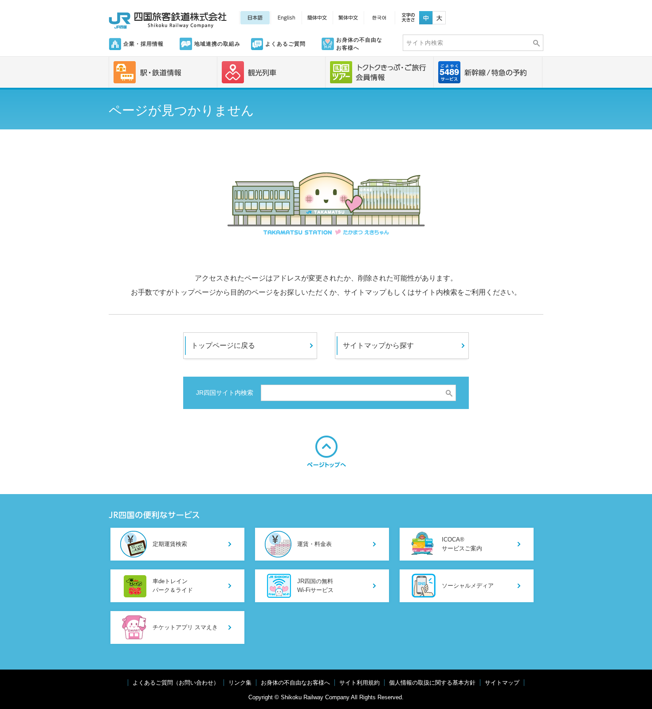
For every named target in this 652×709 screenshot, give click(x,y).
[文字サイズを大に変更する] (439, 15)
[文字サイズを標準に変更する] (425, 15)
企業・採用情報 (143, 44)
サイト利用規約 (359, 682)
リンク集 (239, 682)
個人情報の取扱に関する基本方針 (432, 682)
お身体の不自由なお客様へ (359, 44)
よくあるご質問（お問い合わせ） (176, 682)
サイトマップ (502, 682)
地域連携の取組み (217, 44)
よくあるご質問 (285, 44)
